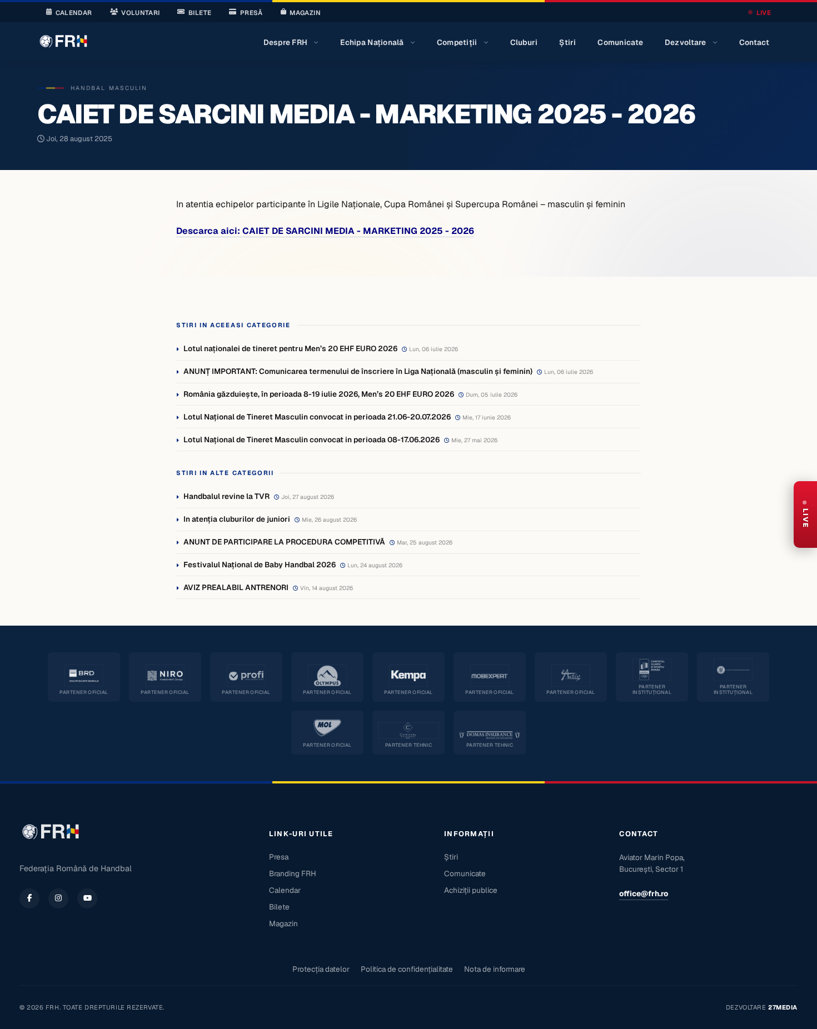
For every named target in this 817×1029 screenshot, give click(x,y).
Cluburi (524, 42)
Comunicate (620, 42)
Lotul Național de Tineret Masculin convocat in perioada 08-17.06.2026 (311, 439)
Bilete (199, 12)
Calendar (74, 12)
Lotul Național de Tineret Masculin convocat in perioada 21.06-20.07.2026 (317, 417)
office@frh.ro (643, 893)
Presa (278, 857)
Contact (754, 42)
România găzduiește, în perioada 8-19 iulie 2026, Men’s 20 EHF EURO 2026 (318, 394)
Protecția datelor (321, 969)
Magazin (305, 12)
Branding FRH (292, 873)
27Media (783, 1007)
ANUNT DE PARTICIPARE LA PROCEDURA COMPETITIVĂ (284, 542)
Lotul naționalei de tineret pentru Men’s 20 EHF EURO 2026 (290, 348)
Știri (567, 42)
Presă (251, 12)
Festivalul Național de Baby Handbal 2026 (259, 565)
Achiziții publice (470, 890)
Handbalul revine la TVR (226, 496)
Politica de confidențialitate (407, 969)
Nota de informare (494, 969)
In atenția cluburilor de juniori (236, 519)
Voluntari (140, 12)
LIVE (763, 12)
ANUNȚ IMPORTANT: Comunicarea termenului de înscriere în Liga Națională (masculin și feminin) (357, 371)
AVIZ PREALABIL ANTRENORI (235, 587)
